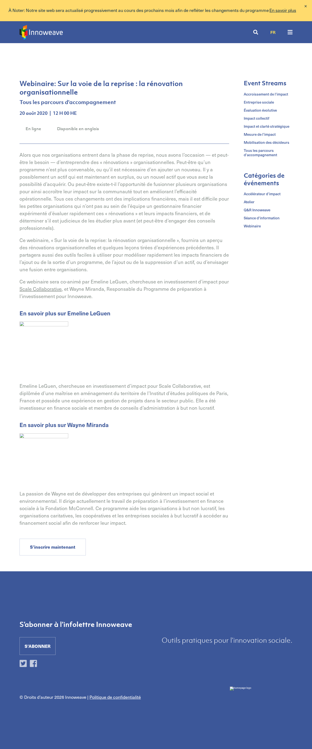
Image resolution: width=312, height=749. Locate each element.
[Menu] (290, 32)
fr (272, 32)
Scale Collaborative (41, 288)
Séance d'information (262, 218)
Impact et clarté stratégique (266, 126)
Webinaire (252, 226)
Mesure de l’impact (260, 134)
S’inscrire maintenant (52, 547)
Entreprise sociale (259, 102)
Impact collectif (256, 118)
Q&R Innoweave (257, 210)
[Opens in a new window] (24, 664)
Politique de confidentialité (115, 697)
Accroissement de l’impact (266, 94)
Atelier (249, 201)
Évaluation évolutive (260, 110)
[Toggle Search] (255, 32)
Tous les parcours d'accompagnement (260, 152)
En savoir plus (282, 10)
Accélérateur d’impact (262, 193)
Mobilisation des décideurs (266, 142)
